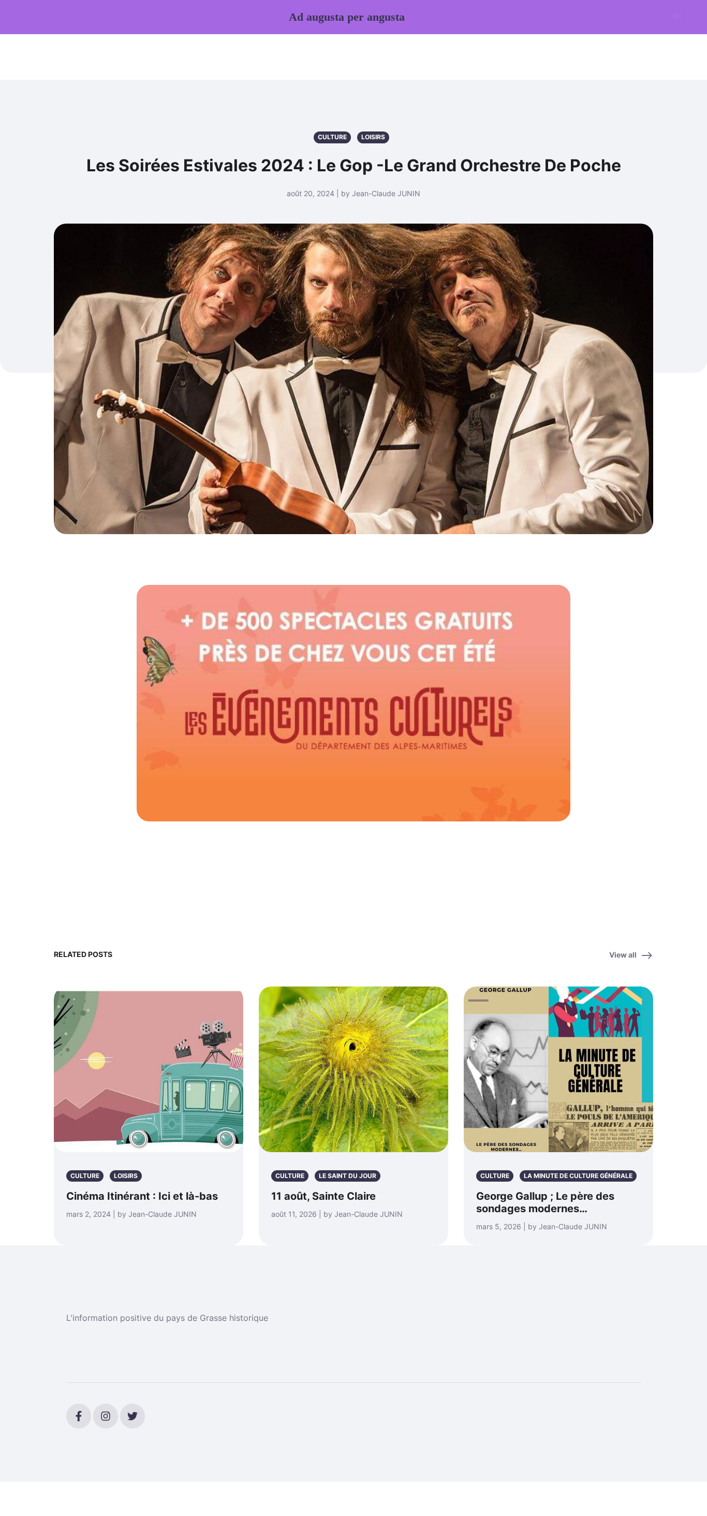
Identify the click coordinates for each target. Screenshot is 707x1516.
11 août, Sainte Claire (323, 1196)
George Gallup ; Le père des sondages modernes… (545, 1202)
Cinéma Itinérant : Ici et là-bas (142, 1196)
